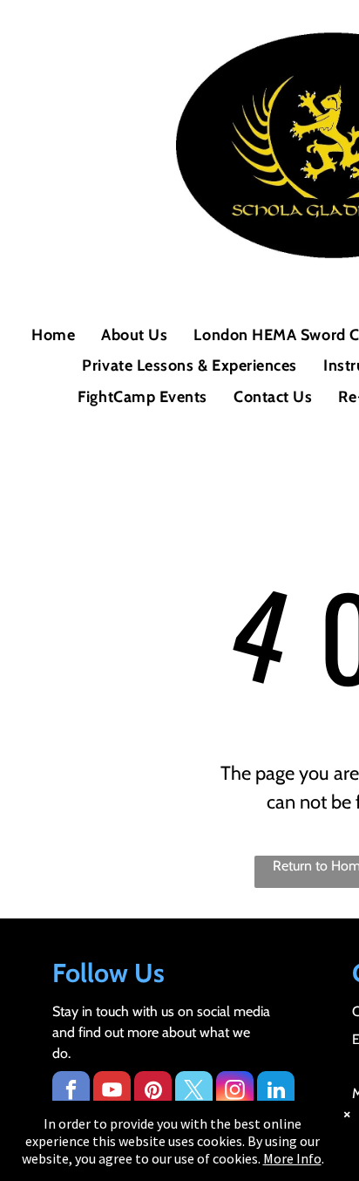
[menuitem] (53, 335)
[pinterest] (153, 1092)
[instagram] (235, 1092)
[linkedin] (276, 1092)
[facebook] (71, 1092)
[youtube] (112, 1092)
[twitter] (194, 1092)
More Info (292, 1158)
